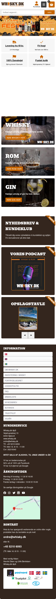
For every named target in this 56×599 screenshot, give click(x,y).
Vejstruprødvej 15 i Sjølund (41, 64)
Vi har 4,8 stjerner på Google (15, 465)
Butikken (9, 407)
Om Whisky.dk (11, 369)
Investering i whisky (15, 375)
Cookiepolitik (12, 386)
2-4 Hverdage (14, 49)
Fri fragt (42, 45)
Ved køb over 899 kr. (41, 49)
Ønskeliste (10, 397)
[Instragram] (9, 493)
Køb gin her (14, 199)
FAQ (6, 391)
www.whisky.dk (9, 438)
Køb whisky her (16, 137)
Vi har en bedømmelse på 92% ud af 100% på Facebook (16, 461)
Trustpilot (10, 413)
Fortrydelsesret (14, 380)
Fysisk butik (41, 60)
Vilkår (8, 418)
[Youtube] (23, 493)
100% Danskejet (14, 60)
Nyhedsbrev (11, 402)
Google (30, 487)
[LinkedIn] (19, 493)
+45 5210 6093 (12, 546)
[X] (14, 493)
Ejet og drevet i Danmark (14, 64)
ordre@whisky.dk (10, 441)
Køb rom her (14, 168)
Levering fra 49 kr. (14, 45)
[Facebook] (5, 493)
